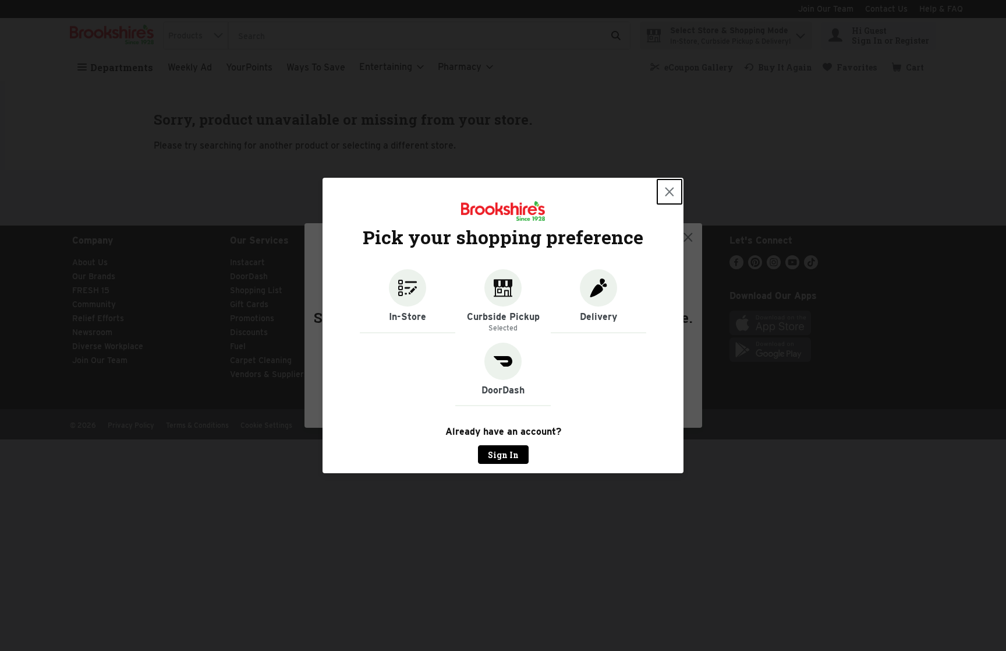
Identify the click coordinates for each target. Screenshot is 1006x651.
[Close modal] (669, 192)
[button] (407, 301)
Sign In (503, 454)
